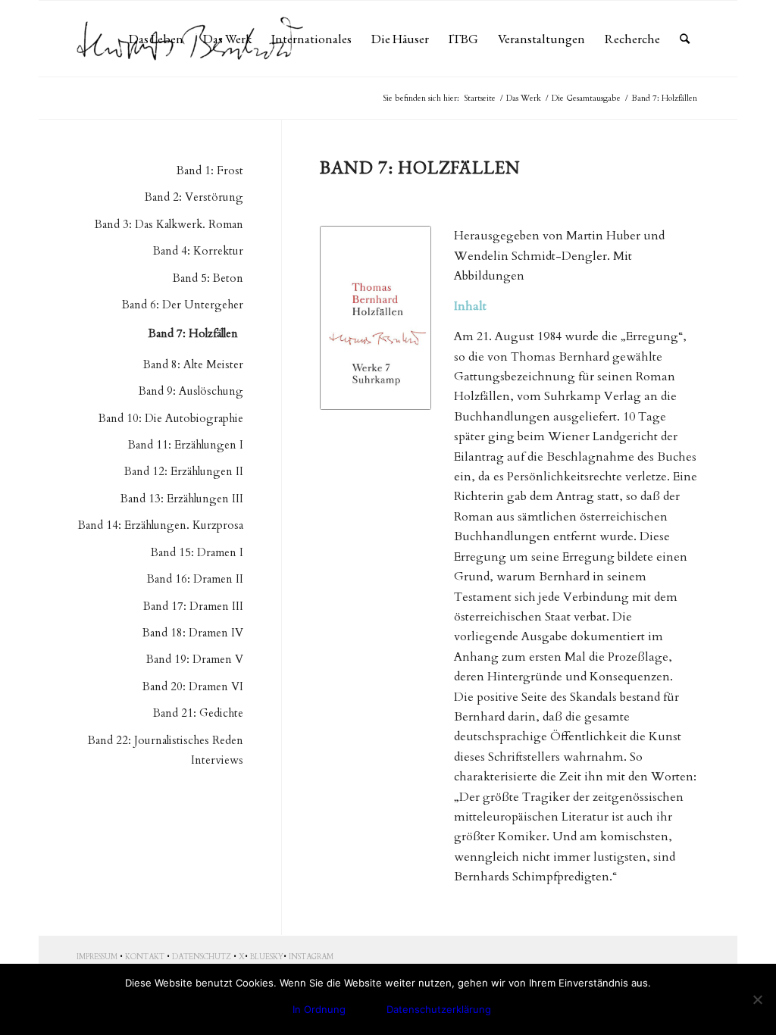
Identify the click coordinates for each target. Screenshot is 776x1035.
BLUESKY (266, 957)
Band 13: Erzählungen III (181, 498)
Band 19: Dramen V (194, 659)
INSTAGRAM (311, 957)
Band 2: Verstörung (194, 197)
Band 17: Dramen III (193, 606)
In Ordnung (319, 1009)
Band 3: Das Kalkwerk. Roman (169, 224)
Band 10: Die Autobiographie (171, 418)
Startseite (480, 98)
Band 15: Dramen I (197, 552)
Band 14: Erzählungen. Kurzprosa (160, 525)
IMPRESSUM (97, 957)
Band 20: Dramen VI (192, 686)
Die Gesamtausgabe (586, 98)
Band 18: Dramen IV (192, 632)
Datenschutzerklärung (438, 1009)
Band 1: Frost (210, 170)
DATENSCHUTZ (201, 957)
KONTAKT (144, 957)
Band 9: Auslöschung (191, 391)
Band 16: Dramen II (195, 578)
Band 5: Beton (208, 278)
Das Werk (523, 98)
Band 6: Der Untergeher (182, 304)
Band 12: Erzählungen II (183, 471)
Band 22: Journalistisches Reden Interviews (165, 750)
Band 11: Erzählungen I (185, 444)
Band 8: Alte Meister (193, 364)
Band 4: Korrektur (198, 250)
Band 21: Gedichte (198, 713)
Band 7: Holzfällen (193, 333)
